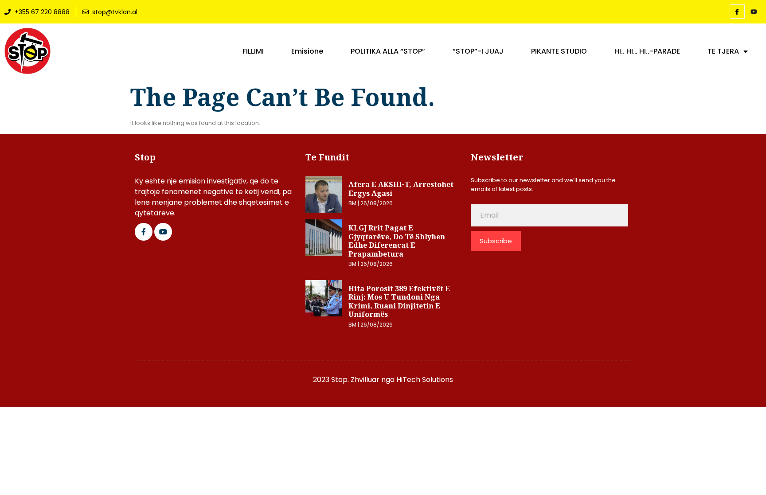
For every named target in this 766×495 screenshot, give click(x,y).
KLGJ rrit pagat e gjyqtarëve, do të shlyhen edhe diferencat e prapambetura (396, 241)
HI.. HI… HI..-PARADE (647, 51)
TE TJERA (723, 51)
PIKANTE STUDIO (559, 51)
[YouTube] (754, 12)
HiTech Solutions (424, 379)
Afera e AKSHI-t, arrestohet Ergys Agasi (400, 188)
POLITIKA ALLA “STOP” (388, 51)
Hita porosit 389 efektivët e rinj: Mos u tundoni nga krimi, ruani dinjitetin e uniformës (399, 302)
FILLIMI (253, 51)
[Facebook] (737, 11)
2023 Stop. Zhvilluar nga (354, 379)
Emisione (307, 51)
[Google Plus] (163, 232)
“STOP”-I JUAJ (478, 51)
